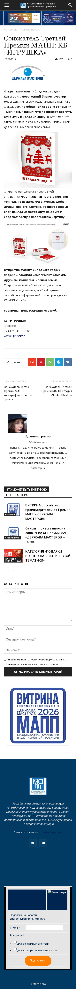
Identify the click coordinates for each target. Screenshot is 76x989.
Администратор (38, 436)
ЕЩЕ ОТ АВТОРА (17, 495)
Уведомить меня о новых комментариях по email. (37, 659)
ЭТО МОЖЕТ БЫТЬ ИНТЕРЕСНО (26, 489)
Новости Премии (31, 29)
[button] (70, 5)
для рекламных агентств (33, 943)
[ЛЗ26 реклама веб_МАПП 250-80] (58, 18)
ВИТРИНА (10, 514)
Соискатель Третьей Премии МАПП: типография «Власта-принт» (18, 393)
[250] (24, 18)
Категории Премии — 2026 (13, 559)
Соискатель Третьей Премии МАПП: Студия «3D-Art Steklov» (56, 391)
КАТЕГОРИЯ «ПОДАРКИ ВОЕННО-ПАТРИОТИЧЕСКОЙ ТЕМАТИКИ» (47, 555)
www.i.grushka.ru (15, 336)
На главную (10, 29)
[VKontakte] (43, 843)
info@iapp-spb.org (50, 832)
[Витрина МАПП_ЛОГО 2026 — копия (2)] (38, 715)
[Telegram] (33, 843)
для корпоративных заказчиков (37, 950)
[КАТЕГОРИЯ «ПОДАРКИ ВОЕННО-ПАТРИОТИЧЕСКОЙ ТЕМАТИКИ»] (13, 556)
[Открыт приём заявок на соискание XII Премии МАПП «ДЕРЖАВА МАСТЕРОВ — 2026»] (13, 533)
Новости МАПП (12, 537)
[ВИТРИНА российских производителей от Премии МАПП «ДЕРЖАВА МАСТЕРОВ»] (13, 510)
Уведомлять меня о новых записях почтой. (33, 664)
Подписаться (38, 960)
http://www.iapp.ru (38, 442)
